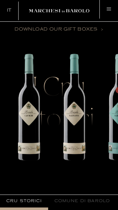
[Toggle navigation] (108, 9)
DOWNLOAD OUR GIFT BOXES (55, 29)
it (9, 11)
